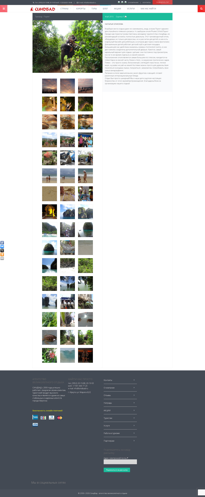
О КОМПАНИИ (133, 2)
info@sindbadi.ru (90, 2)
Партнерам (109, 440)
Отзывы (107, 395)
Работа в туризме (112, 433)
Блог (105, 8)
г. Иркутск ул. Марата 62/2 (79, 392)
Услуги (131, 8)
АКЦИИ (117, 8)
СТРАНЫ (64, 8)
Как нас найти (148, 8)
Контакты (108, 380)
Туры (94, 8)
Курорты (80, 8)
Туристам (108, 418)
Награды (108, 402)
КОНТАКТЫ (147, 2)
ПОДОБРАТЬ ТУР (162, 2)
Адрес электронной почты (116, 458)
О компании (109, 387)
